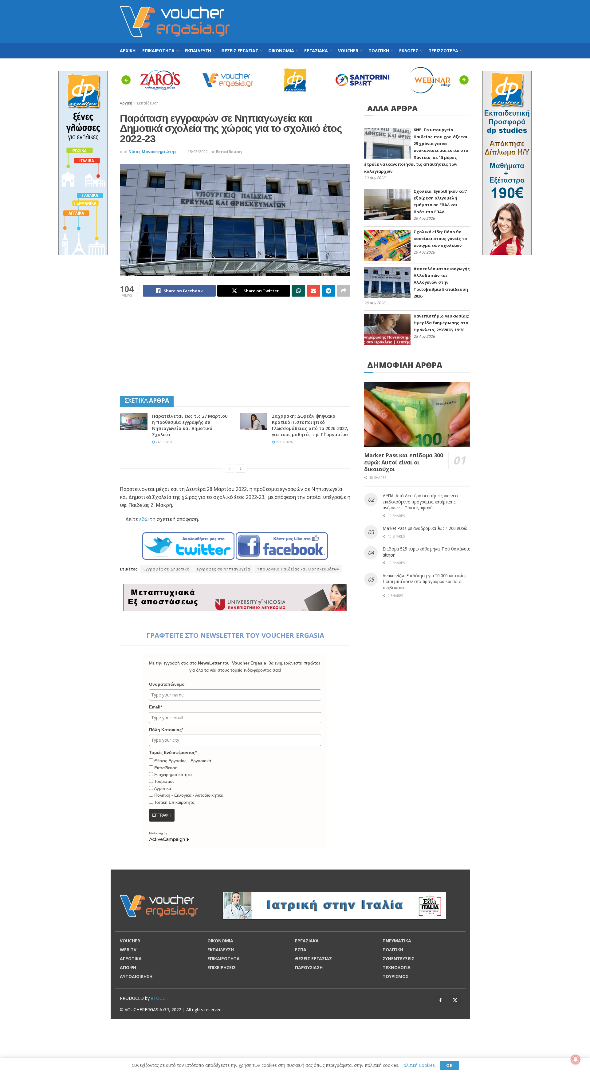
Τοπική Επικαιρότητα (174, 802)
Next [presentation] (466, 80)
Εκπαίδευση (229, 151)
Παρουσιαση (309, 967)
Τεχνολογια (397, 967)
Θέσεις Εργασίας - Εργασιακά (182, 760)
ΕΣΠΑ (300, 950)
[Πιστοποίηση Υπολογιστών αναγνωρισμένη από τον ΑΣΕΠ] (507, 162)
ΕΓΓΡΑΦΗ (161, 815)
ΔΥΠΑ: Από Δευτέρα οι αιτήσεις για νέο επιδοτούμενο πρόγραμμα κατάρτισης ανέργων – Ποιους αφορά (420, 502)
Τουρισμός (164, 781)
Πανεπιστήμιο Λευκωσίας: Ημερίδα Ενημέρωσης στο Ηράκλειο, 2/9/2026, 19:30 (441, 323)
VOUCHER (348, 50)
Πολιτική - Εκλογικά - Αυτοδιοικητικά (188, 795)
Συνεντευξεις (398, 958)
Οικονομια (281, 50)
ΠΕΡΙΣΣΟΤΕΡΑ (443, 50)
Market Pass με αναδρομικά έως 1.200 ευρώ (425, 528)
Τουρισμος (395, 976)
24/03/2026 (164, 442)
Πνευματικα (397, 941)
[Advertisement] (358, 20)
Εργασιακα (316, 50)
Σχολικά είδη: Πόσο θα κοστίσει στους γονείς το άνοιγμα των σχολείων (440, 238)
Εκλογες (408, 50)
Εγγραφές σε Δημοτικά (167, 569)
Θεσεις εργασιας (239, 50)
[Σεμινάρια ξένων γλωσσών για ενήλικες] (83, 162)
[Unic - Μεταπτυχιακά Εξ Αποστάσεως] (235, 597)
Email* (155, 706)
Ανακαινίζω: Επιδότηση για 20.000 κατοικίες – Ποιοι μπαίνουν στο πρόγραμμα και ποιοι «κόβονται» (426, 581)
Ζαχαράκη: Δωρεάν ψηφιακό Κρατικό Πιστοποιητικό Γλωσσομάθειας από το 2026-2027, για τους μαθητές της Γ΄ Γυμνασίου (310, 425)
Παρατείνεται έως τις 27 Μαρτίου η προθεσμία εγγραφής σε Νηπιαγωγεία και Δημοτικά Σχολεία (190, 425)
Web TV (128, 950)
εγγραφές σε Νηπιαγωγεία (223, 569)
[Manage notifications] (575, 1059)
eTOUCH (159, 998)
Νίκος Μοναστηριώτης (152, 151)
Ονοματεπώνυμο (167, 684)
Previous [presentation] (128, 80)
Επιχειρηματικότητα (173, 774)
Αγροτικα (131, 958)
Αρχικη (128, 50)
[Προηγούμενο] (229, 468)
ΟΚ (449, 1065)
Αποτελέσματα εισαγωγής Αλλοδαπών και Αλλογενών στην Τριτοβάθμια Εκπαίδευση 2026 (442, 282)
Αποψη (128, 967)
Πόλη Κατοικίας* (166, 729)
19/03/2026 (284, 442)
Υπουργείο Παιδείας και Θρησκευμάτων (298, 569)
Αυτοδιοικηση (136, 976)
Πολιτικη (378, 50)
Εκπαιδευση (198, 50)
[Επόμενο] (240, 468)
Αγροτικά (162, 788)
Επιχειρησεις (221, 967)
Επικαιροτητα (158, 50)
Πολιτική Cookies (417, 1065)
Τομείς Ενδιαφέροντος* (173, 752)
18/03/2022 (197, 151)
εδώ (144, 519)
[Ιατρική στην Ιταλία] (334, 905)
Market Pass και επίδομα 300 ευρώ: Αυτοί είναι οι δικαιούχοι (403, 462)
